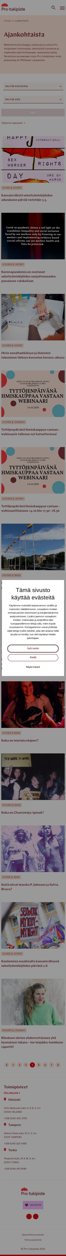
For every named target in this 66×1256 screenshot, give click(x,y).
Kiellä (33, 657)
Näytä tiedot (33, 667)
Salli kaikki (33, 648)
